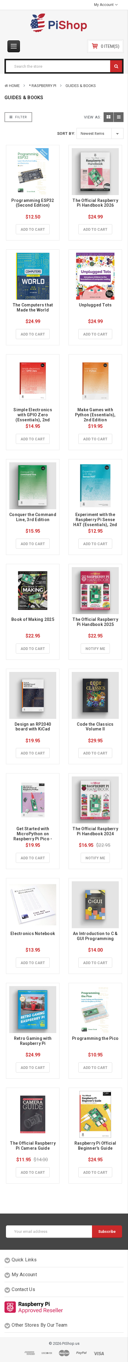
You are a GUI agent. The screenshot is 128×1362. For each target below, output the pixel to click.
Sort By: (66, 133)
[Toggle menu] (13, 46)
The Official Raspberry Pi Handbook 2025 (95, 622)
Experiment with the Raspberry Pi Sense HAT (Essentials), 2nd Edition (95, 522)
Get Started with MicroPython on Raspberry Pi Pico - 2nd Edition (33, 836)
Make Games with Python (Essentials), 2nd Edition (96, 414)
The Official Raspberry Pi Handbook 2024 (95, 831)
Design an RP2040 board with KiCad (33, 727)
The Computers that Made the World (33, 307)
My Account (104, 5)
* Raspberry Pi (42, 85)
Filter (20, 117)
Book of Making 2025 (32, 619)
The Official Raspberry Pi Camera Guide (33, 1146)
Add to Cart (33, 229)
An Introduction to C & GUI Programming (96, 936)
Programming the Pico (95, 1038)
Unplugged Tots (95, 305)
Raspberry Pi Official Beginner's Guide (95, 1146)
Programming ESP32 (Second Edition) (33, 203)
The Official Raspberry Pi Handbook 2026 (95, 203)
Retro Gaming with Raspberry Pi (33, 1041)
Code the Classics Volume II (96, 727)
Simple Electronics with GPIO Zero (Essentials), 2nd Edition (33, 417)
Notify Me (95, 649)
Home (14, 85)
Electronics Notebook (32, 933)
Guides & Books (80, 85)
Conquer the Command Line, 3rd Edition (33, 517)
